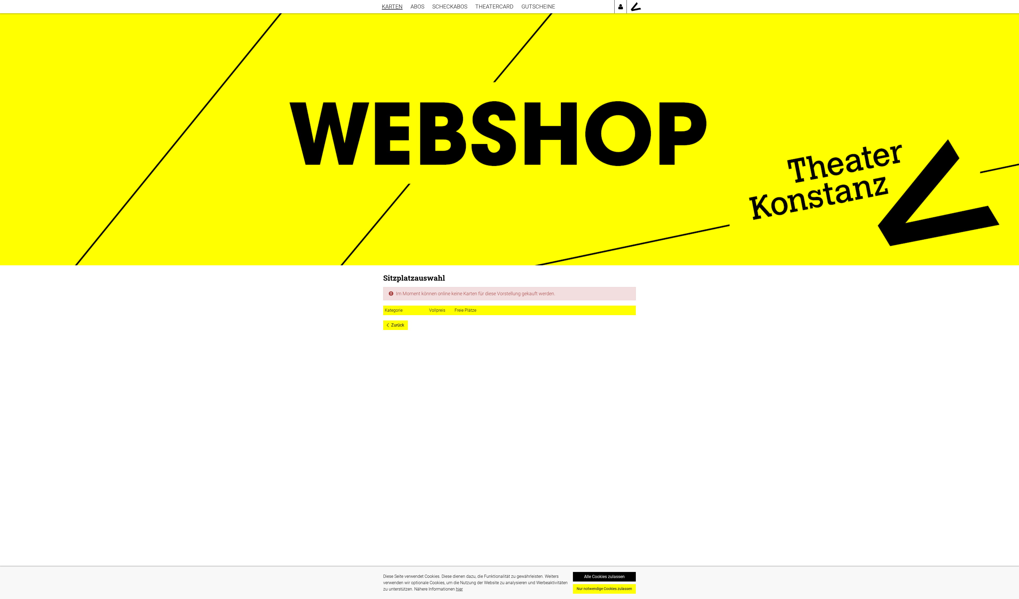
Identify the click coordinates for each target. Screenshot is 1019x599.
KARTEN (392, 6)
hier (459, 589)
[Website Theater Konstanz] (636, 6)
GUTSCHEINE (538, 6)
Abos (417, 6)
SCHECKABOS (449, 6)
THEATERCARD (494, 6)
